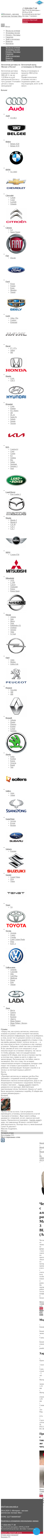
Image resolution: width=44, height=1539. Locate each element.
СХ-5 (12, 527)
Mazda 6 (13, 522)
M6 (11, 352)
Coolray (13, 320)
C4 (11, 230)
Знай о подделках (13, 39)
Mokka (13, 662)
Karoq (12, 761)
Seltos (12, 462)
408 (11, 694)
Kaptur (12, 726)
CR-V (12, 380)
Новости (9, 41)
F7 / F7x (13, 348)
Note (12, 623)
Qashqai (13, 628)
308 (11, 692)
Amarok (13, 970)
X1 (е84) (13, 172)
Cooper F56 (14, 555)
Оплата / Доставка (13, 35)
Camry (12, 935)
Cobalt (12, 198)
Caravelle (13, 972)
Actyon (13, 821)
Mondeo (13, 290)
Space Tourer (15, 232)
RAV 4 (13, 944)
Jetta (12, 974)
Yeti (11, 767)
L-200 (12, 582)
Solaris (12, 419)
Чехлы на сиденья (13, 31)
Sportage (13, 464)
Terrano (13, 630)
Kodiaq (13, 759)
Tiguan (12, 984)
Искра (12, 1015)
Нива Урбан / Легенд (18, 1023)
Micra (12, 621)
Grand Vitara (15, 877)
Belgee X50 (14, 144)
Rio (11, 460)
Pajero (12, 589)
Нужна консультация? (9, 1535)
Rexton (13, 825)
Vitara (12, 881)
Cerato (12, 453)
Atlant (12, 795)
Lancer (12, 585)
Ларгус (13, 1019)
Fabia (12, 757)
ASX (12, 580)
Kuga (12, 288)
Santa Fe (13, 417)
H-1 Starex (14, 411)
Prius (12, 942)
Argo (12, 793)
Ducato (13, 258)
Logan (12, 729)
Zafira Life (14, 664)
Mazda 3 (13, 520)
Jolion (12, 350)
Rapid (12, 765)
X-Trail (13, 634)
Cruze (12, 200)
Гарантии (9, 37)
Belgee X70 (14, 146)
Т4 (11, 907)
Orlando (13, 204)
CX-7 (12, 529)
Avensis (13, 933)
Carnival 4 (14, 449)
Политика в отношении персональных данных (19, 1521)
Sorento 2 (13, 466)
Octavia (13, 763)
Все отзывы (5, 1135)
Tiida (12, 632)
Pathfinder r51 (15, 625)
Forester (13, 851)
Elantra (13, 408)
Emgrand (13, 322)
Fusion (12, 286)
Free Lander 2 (15, 494)
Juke (12, 619)
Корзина (4, 1537)
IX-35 (12, 415)
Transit (12, 292)
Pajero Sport (14, 591)
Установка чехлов (13, 33)
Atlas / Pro (14, 318)
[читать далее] (20, 1040)
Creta (12, 406)
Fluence (13, 724)
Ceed (12, 451)
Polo (12, 982)
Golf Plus (13, 976)
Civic (12, 378)
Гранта (13, 1012)
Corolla (13, 937)
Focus (12, 284)
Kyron (12, 823)
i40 (11, 413)
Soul (12, 468)
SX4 (12, 879)
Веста (12, 1010)
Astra (12, 660)
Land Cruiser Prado (17, 939)
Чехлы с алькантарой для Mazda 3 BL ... (38, 1510)
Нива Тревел (15, 1021)
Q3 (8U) (13, 118)
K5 (11, 456)
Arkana (13, 720)
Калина (13, 1017)
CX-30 (12, 524)
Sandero (13, 731)
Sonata (12, 421)
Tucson (13, 423)
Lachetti (13, 202)
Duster (12, 722)
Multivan (13, 978)
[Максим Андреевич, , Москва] (5, 1110)
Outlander (14, 587)
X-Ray (12, 1025)
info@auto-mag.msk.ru (9, 1507)
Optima (13, 458)
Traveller (13, 690)
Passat (12, 980)
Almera (13, 617)
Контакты (9, 43)
